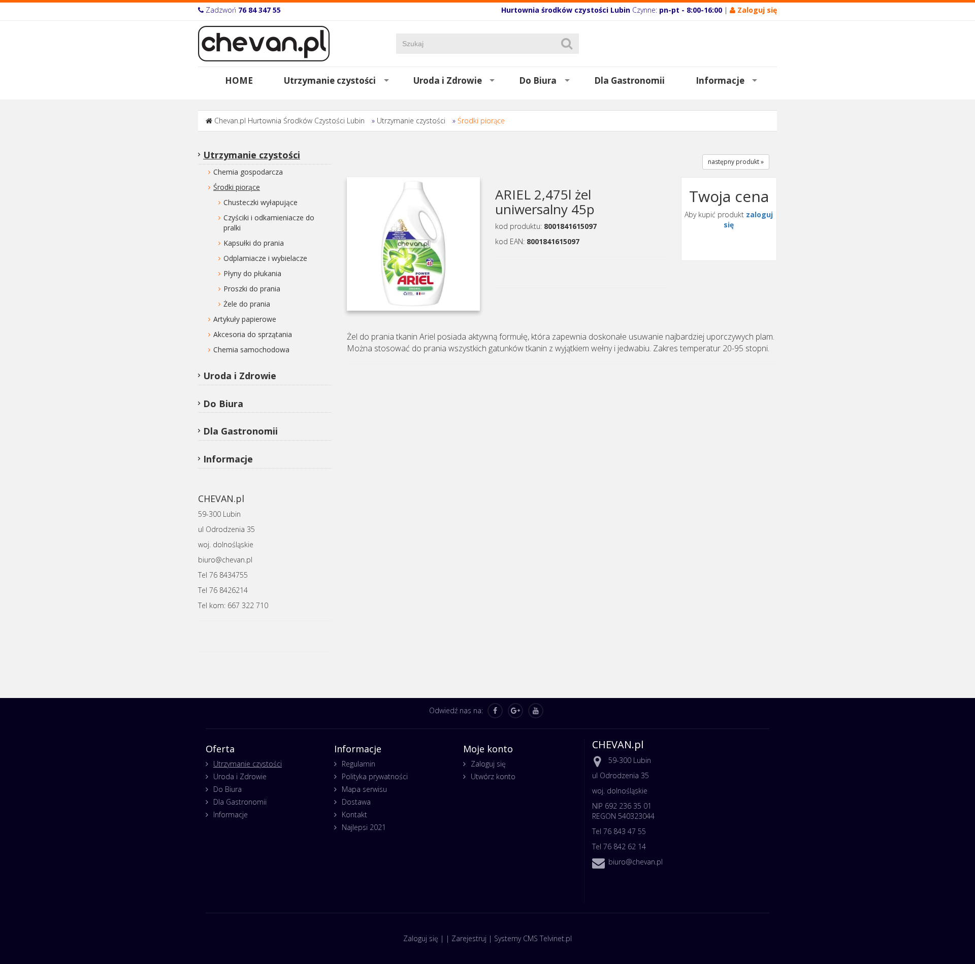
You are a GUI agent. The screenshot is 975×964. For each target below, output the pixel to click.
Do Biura (538, 80)
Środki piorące (481, 120)
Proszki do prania (251, 288)
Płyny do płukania (252, 273)
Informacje (720, 80)
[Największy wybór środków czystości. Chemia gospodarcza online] (264, 43)
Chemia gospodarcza (248, 172)
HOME (239, 80)
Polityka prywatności (375, 776)
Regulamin (358, 764)
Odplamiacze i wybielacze (265, 258)
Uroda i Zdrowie (447, 80)
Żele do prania (246, 304)
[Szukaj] (567, 44)
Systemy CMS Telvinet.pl (533, 938)
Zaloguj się (488, 764)
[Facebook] (495, 710)
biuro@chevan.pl (635, 862)
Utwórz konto (493, 776)
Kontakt (354, 814)
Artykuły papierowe (244, 319)
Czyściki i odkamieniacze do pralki (268, 222)
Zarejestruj (468, 938)
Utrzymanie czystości (330, 80)
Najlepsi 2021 (364, 827)
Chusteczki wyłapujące (260, 202)
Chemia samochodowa (251, 349)
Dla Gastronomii (629, 80)
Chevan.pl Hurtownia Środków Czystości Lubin (289, 120)
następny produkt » (736, 161)
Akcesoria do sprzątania (252, 334)
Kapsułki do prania (253, 243)
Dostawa (356, 802)
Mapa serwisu (364, 789)
